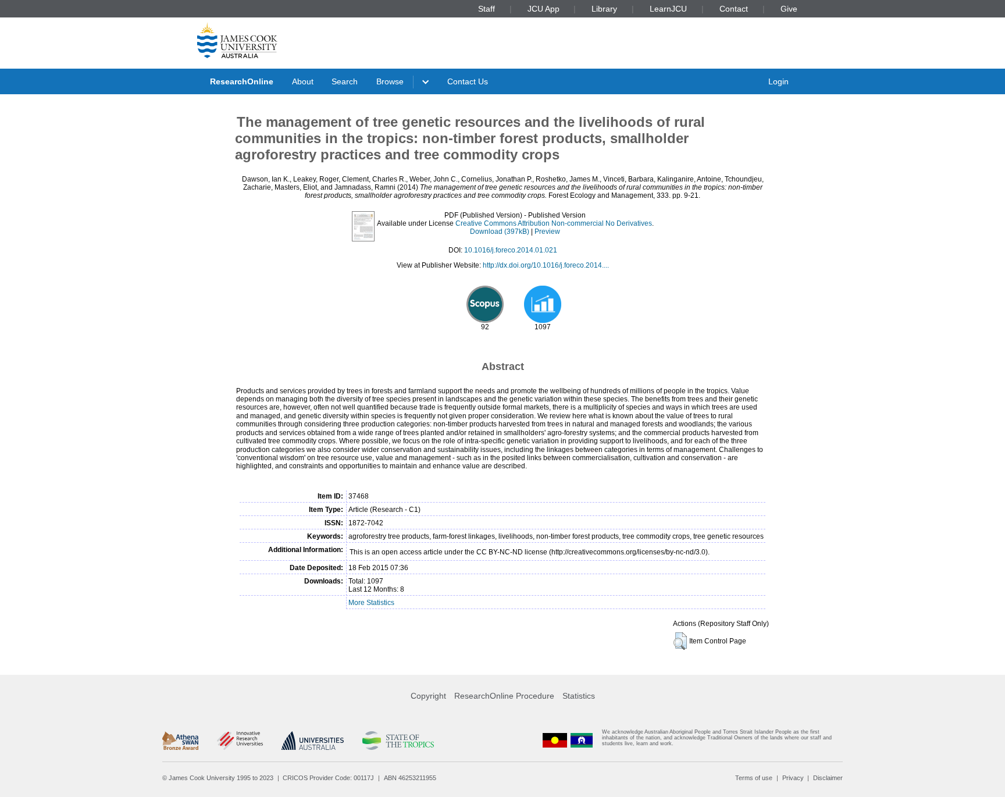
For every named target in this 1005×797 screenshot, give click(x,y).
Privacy (793, 777)
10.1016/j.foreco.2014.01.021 (510, 250)
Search (345, 81)
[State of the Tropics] (397, 740)
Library (604, 8)
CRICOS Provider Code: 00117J (328, 777)
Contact (733, 8)
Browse (390, 81)
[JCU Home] (237, 40)
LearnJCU (668, 8)
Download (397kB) (499, 231)
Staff (486, 8)
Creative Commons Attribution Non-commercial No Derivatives (553, 223)
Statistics (578, 695)
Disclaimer (828, 777)
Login (778, 81)
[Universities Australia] (312, 740)
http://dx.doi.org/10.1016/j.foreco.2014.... (546, 265)
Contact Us (467, 81)
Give (789, 8)
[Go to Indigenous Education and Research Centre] (555, 740)
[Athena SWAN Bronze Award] (180, 740)
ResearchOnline (241, 81)
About (302, 81)
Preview (547, 231)
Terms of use (753, 777)
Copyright (428, 695)
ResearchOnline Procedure (504, 695)
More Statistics (371, 603)
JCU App (543, 8)
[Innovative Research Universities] (240, 740)
